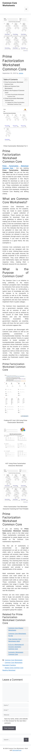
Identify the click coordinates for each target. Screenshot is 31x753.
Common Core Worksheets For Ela (17, 635)
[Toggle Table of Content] (25, 79)
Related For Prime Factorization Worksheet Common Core (15, 103)
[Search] (26, 740)
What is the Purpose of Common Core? (14, 91)
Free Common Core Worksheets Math (14, 640)
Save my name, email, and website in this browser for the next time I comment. (16, 721)
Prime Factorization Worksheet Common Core (13, 83)
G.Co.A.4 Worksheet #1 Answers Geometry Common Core (16, 647)
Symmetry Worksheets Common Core (15, 653)
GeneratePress (16, 750)
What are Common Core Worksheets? (12, 87)
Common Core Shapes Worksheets (15, 629)
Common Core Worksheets (9, 4)
